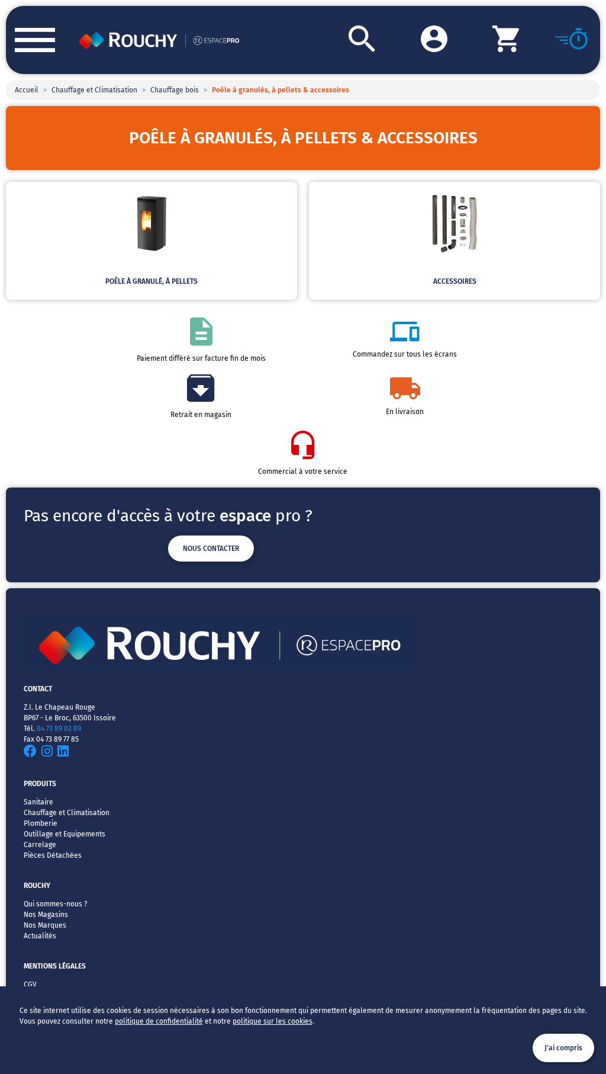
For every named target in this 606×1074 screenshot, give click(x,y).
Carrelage (40, 845)
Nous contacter (211, 548)
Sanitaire (38, 802)
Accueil (26, 90)
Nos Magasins (46, 915)
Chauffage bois (174, 90)
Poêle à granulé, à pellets (151, 281)
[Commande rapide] (555, 40)
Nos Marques (45, 925)
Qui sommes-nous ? (56, 904)
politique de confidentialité (159, 1021)
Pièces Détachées (53, 855)
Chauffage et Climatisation (94, 90)
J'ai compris (563, 1048)
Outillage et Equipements (64, 834)
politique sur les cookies (272, 1021)
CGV (30, 984)
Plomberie (40, 823)
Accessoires (454, 281)
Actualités (40, 936)
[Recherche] (339, 40)
